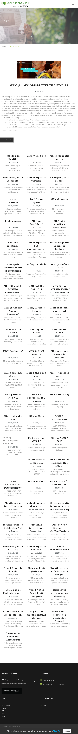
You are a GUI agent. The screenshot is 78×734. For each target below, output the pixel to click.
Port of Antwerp (6, 705)
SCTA (3, 711)
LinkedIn (45, 705)
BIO (3, 713)
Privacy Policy (57, 731)
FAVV (3, 716)
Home (4, 46)
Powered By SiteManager (11, 726)
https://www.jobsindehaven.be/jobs (45, 127)
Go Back (7, 140)
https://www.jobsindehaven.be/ (37, 120)
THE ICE (4, 708)
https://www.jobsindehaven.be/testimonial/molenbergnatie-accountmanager (37, 125)
